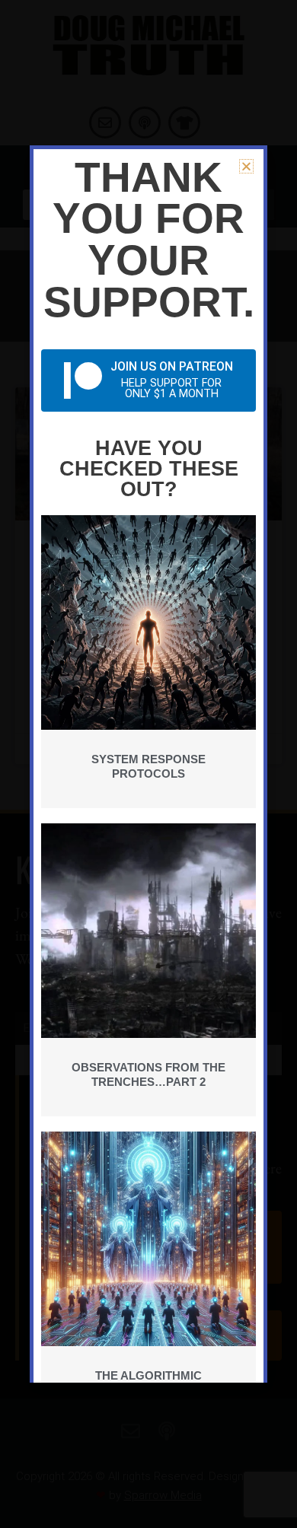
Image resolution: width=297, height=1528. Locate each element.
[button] (246, 166)
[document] (148, 764)
